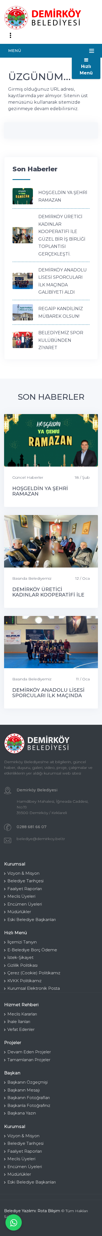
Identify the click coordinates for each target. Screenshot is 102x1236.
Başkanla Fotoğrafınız (28, 1105)
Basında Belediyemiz (31, 578)
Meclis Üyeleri (21, 896)
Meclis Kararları (22, 1014)
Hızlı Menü (86, 70)
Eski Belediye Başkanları (31, 919)
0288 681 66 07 (32, 826)
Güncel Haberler (27, 477)
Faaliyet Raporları (24, 888)
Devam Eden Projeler (29, 1051)
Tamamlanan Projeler (28, 1059)
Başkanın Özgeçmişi (27, 1082)
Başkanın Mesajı (23, 1090)
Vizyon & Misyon (23, 873)
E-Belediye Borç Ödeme (32, 949)
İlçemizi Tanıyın (22, 942)
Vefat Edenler (21, 1029)
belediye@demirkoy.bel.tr (41, 838)
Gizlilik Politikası (22, 965)
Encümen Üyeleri (24, 904)
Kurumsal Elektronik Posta (33, 988)
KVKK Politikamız (24, 980)
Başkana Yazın (21, 1113)
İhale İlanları (18, 1021)
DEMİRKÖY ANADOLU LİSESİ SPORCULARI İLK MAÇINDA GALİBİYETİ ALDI (48, 695)
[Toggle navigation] (10, 35)
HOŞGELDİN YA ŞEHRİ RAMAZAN (40, 491)
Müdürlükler (19, 911)
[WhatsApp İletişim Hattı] (13, 1222)
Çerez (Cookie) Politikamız (33, 972)
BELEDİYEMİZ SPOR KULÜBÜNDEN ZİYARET (60, 340)
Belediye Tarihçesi (25, 880)
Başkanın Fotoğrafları (28, 1097)
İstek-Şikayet (20, 957)
